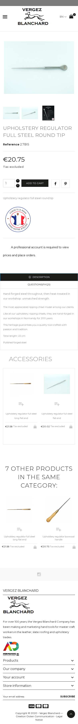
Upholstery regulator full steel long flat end (19, 538)
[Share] (55, 183)
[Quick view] (18, 436)
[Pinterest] (65, 183)
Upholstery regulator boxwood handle (58, 538)
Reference (11, 144)
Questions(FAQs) (39, 284)
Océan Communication (40, 716)
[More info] (24, 436)
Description (41, 276)
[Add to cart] (35, 426)
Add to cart (35, 183)
